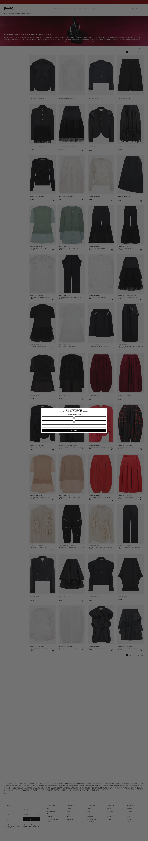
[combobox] (90, 422)
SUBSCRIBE (74, 430)
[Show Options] (104, 422)
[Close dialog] (106, 409)
